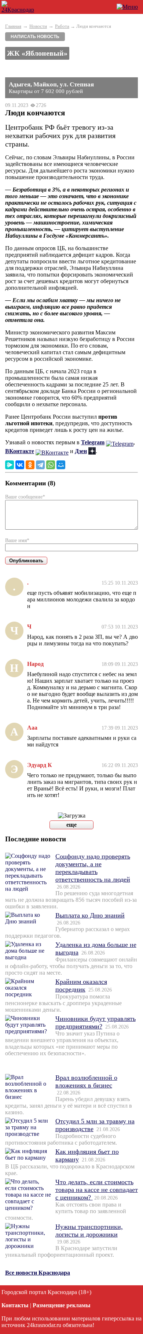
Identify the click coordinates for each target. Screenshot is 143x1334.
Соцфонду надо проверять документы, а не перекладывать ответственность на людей (92, 868)
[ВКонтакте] (19, 464)
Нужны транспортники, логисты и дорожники (89, 1230)
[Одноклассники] (30, 464)
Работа (62, 26)
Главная (13, 26)
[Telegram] (40, 464)
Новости (38, 26)
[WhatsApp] (50, 464)
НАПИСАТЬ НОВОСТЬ (35, 36)
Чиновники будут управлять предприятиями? (95, 1022)
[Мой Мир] (60, 464)
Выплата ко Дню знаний (90, 915)
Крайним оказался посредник (81, 985)
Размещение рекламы (62, 1305)
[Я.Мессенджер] (9, 464)
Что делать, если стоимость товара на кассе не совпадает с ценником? (96, 1189)
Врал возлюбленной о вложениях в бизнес (86, 1081)
